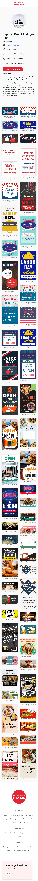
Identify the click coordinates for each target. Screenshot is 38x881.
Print (6, 833)
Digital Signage (29, 815)
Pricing (5, 847)
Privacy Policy (21, 851)
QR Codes (32, 819)
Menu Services (23, 822)
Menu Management (16, 815)
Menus (6, 815)
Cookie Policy (13, 869)
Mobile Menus (22, 819)
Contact (32, 847)
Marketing (13, 819)
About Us (12, 847)
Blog (21, 833)
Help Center (29, 833)
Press (19, 847)
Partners (25, 847)
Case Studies (14, 833)
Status (29, 851)
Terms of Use (11, 851)
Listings (5, 819)
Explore (19, 836)
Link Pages (13, 822)
